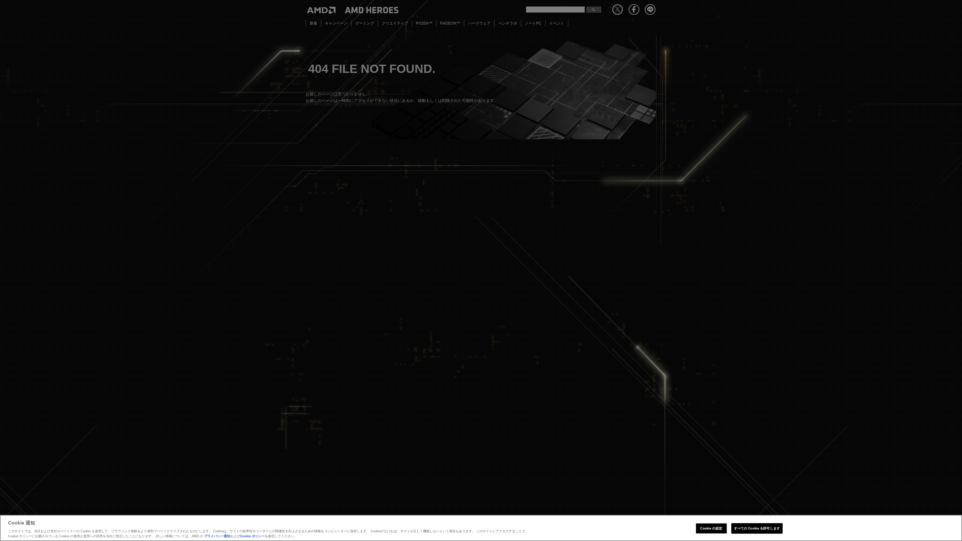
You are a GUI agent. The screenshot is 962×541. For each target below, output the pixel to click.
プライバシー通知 (217, 536)
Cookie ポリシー (252, 536)
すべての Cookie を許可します (757, 528)
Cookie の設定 (711, 528)
